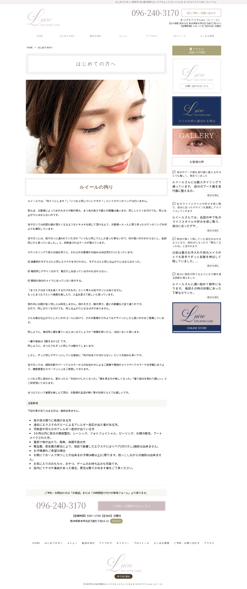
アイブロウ (151, 35)
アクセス (116, 521)
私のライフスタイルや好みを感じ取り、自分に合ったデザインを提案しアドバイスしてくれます (196, 207)
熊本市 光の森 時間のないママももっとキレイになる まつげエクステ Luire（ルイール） (125, 584)
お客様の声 (196, 162)
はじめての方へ (68, 35)
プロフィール (179, 35)
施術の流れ (95, 35)
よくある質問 (207, 35)
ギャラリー (122, 542)
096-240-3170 (155, 12)
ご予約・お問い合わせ (203, 13)
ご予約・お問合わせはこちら (131, 506)
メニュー (123, 35)
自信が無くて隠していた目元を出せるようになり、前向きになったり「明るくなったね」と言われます (196, 242)
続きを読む (213, 195)
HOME (40, 35)
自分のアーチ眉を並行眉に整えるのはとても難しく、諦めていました (196, 173)
